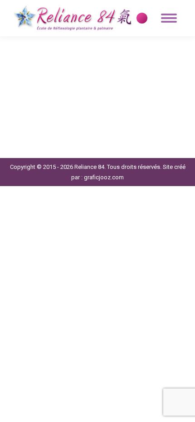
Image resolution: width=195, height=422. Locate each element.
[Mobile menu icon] (168, 18)
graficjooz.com (104, 177)
